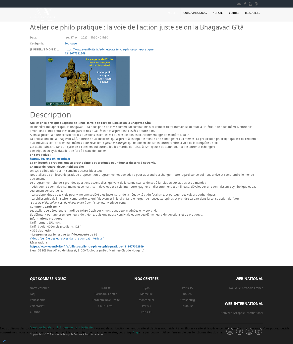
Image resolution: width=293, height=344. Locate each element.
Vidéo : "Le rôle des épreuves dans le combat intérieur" (67, 238)
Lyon (147, 288)
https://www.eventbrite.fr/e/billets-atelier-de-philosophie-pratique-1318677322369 (109, 51)
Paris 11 (146, 312)
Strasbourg (187, 300)
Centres (234, 13)
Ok (4, 340)
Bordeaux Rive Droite (106, 300)
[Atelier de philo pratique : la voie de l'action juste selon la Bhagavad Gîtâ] (80, 81)
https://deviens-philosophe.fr (50, 159)
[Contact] (239, 3)
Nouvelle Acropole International (241, 313)
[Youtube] (250, 3)
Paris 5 (146, 306)
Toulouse (71, 43)
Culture (35, 312)
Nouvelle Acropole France (246, 288)
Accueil (173, 13)
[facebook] (245, 3)
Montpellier (146, 300)
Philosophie (37, 300)
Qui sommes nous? (195, 13)
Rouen (187, 294)
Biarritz (106, 288)
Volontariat (37, 306)
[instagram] (256, 3)
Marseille (146, 294)
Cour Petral (105, 306)
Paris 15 (187, 288)
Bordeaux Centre (105, 294)
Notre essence (39, 288)
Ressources (252, 13)
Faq (32, 294)
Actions (218, 13)
